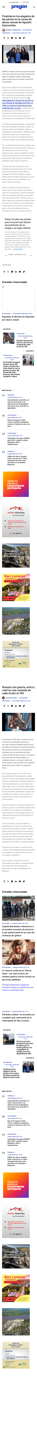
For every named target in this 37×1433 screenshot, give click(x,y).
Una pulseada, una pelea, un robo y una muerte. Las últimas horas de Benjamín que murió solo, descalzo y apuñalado (18, 404)
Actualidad (27, 30)
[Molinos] (16, 621)
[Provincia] (16, 484)
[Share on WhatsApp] (12, 38)
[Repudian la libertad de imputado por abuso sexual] (18, 298)
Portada (11, 395)
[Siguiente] (28, 360)
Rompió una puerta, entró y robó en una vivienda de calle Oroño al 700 (24, 343)
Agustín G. (7, 265)
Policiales (20, 333)
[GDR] (16, 555)
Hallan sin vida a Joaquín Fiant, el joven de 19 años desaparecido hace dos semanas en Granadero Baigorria (17, 460)
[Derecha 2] (16, 587)
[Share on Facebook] (4, 38)
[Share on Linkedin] (16, 38)
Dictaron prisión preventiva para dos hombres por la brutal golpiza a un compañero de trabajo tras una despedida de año (24, 1047)
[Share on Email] (20, 38)
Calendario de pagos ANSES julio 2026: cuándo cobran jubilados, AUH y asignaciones (19, 441)
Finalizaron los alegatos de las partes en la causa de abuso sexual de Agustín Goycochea (11, 1073)
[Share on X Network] (8, 38)
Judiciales (6, 33)
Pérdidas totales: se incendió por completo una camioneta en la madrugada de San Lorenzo (18, 1017)
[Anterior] (8, 338)
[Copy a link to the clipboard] (24, 38)
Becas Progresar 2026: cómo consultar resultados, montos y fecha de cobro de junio (19, 423)
